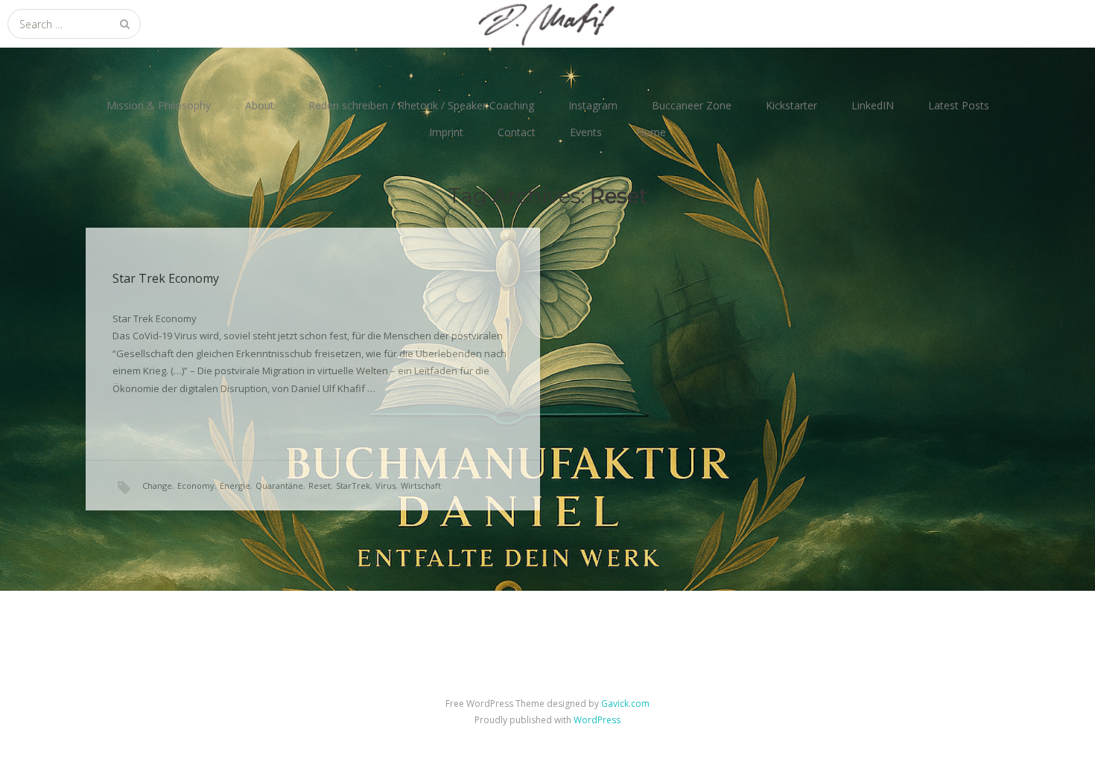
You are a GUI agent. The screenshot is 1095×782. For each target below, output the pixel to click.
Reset (319, 485)
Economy (196, 485)
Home (651, 132)
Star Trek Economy (165, 278)
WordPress (597, 720)
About (259, 105)
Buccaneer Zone (691, 105)
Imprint (446, 132)
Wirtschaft (421, 485)
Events (586, 132)
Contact (517, 132)
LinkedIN (872, 105)
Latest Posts (958, 105)
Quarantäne (279, 485)
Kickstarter (791, 105)
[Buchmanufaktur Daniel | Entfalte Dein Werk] (547, 24)
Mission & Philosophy (159, 105)
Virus (385, 485)
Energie (235, 485)
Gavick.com (625, 703)
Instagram (593, 105)
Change (157, 485)
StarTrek (353, 485)
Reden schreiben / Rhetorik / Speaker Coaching (421, 105)
